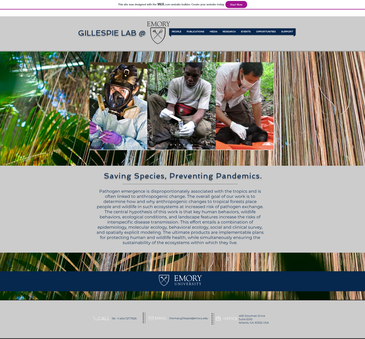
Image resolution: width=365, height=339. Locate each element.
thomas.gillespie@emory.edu (188, 318)
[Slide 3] (179, 144)
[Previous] (93, 106)
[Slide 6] (192, 144)
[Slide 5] (188, 144)
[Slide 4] (183, 144)
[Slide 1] (170, 144)
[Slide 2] (175, 145)
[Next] (269, 106)
